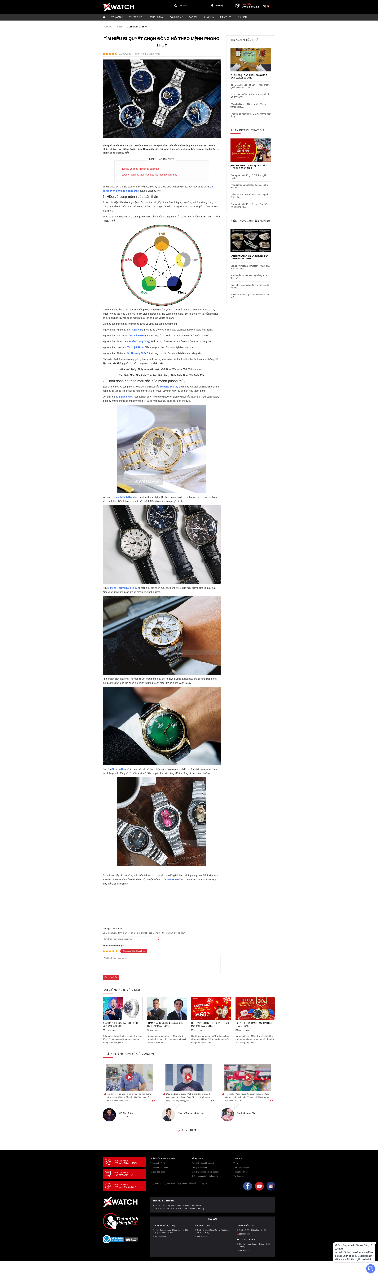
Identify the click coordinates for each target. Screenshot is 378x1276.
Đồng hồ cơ (194, 1183)
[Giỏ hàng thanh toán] (264, 6)
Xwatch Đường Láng (164, 1225)
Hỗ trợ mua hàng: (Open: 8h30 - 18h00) (255, 1245)
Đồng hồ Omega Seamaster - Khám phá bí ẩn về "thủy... (249, 267)
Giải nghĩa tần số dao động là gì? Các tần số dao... (250, 286)
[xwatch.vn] (120, 1202)
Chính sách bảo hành (159, 1167)
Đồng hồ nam (156, 17)
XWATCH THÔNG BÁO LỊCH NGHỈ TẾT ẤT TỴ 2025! (250, 95)
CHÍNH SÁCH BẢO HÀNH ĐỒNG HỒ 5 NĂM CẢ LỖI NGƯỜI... (248, 76)
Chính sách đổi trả (157, 1163)
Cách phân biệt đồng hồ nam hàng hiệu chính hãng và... (249, 205)
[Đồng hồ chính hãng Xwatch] (119, 7)
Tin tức (236, 1163)
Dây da (204, 1183)
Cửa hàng (219, 5)
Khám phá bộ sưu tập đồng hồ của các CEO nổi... (120, 1024)
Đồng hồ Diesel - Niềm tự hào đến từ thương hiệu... (248, 105)
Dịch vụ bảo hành (246, 1225)
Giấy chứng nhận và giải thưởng (205, 1172)
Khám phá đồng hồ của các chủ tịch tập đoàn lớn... (165, 1024)
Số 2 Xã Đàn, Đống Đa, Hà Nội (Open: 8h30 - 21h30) (213, 1231)
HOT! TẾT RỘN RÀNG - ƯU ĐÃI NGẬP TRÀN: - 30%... (254, 1024)
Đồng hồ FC (155, 1183)
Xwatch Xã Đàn (203, 1225)
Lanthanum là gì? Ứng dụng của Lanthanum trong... (249, 257)
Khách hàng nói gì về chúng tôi (205, 1176)
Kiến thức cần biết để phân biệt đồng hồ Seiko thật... (249, 195)
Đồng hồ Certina (168, 1183)
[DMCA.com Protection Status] (131, 1240)
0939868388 (160, 1236)
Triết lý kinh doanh (199, 1167)
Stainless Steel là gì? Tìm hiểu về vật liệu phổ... (250, 295)
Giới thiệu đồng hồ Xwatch (203, 1163)
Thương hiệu (136, 17)
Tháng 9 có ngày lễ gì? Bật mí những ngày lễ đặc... (250, 115)
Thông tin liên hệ (240, 1172)
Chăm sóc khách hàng (162, 1158)
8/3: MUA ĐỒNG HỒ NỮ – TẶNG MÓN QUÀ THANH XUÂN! (249, 86)
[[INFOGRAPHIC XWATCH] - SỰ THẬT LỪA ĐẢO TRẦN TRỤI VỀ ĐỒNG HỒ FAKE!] (250, 150)
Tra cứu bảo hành (157, 1172)
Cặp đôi (193, 17)
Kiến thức (225, 17)
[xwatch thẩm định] (120, 1221)
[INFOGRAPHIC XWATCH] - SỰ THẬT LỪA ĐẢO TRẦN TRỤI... (248, 166)
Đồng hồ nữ (176, 17)
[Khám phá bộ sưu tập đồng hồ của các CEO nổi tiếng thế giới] (122, 1008)
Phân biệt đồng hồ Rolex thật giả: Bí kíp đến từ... (249, 186)
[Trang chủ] (104, 17)
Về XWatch (117, 17)
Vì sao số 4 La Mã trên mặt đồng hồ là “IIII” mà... (248, 276)
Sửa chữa (208, 17)
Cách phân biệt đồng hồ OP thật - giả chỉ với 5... (249, 176)
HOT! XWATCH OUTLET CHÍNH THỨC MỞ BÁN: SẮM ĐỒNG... (210, 1024)
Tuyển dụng (238, 1176)
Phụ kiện (242, 17)
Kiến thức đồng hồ (241, 1167)
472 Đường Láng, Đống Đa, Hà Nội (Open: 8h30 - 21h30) (171, 1231)
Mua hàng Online (246, 1239)
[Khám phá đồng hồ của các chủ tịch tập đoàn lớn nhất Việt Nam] (167, 1008)
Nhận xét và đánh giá (113, 945)
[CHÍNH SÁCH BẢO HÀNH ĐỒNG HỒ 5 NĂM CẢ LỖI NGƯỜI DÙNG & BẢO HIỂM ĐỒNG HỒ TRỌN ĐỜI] (250, 59)
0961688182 (250, 6)
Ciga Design (182, 1183)
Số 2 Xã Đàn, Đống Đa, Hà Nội (252, 1230)
